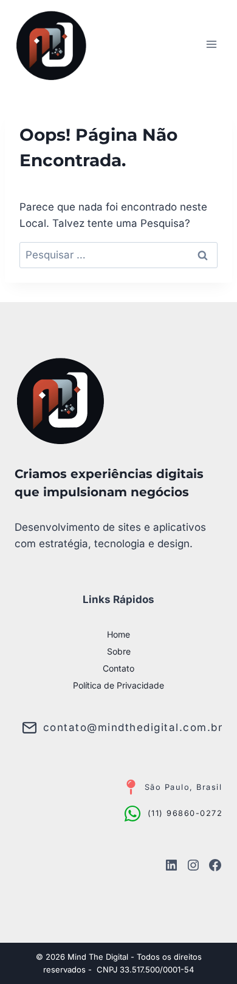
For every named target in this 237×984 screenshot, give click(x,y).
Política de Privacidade (118, 685)
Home (118, 634)
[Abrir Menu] (211, 44)
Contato (118, 668)
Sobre (119, 651)
